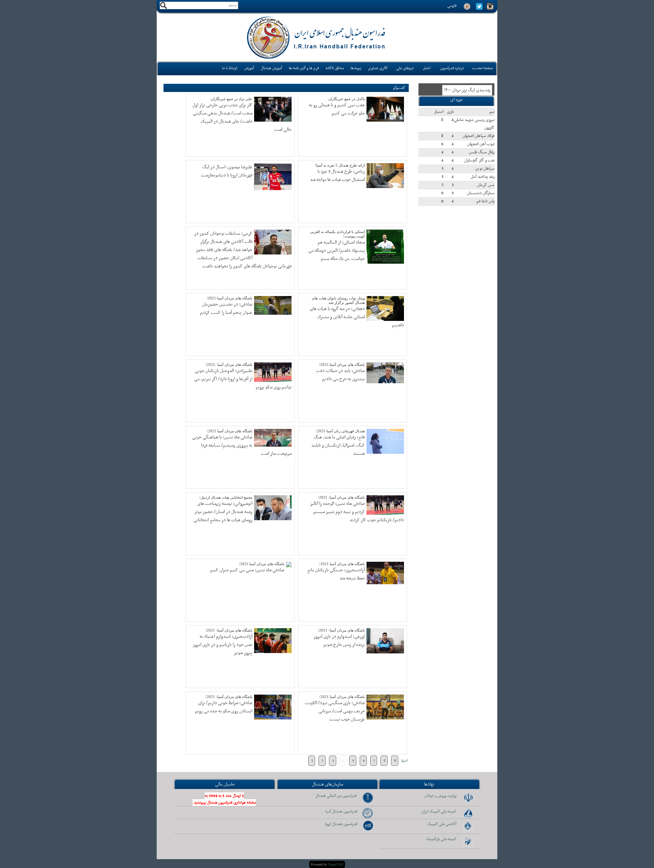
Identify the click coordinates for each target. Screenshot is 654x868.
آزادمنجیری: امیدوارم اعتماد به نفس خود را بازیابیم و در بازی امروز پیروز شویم (222, 645)
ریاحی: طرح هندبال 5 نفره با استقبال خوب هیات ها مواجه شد (337, 176)
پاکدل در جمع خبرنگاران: (346, 99)
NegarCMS (335, 864)
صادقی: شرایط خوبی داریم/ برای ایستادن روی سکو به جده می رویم (223, 707)
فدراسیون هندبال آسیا (341, 811)
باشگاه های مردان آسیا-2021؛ (229, 298)
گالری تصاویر (378, 68)
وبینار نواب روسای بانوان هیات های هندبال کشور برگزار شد (338, 300)
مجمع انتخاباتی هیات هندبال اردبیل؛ (225, 497)
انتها (404, 760)
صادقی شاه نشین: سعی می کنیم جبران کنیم (247, 570)
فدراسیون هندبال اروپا (341, 824)
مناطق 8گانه (335, 68)
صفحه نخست (482, 68)
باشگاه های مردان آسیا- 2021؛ (341, 497)
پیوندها (356, 68)
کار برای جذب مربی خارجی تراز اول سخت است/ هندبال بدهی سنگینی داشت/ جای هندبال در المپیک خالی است (242, 117)
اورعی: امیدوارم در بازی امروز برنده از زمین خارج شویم (339, 641)
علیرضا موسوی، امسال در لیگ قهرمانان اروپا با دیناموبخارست (226, 171)
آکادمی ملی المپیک (441, 824)
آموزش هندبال (271, 68)
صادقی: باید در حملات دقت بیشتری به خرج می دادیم (340, 375)
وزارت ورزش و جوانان (440, 795)
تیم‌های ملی (405, 68)
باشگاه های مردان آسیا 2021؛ (229, 431)
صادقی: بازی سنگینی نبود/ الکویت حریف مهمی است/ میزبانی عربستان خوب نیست (335, 711)
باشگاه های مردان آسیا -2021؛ (228, 364)
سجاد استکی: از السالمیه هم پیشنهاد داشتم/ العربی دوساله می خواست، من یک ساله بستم (336, 250)
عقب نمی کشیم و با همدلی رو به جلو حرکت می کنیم (337, 109)
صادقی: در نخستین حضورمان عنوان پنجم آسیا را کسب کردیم (226, 308)
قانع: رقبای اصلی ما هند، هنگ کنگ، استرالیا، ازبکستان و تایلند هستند (338, 445)
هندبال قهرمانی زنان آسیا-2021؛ (340, 431)
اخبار (427, 68)
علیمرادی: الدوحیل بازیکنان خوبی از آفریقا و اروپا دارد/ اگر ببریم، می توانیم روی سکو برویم (243, 379)
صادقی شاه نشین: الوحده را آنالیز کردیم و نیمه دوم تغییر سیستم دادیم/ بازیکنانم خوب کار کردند (357, 512)
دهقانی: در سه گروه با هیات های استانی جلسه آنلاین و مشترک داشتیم (357, 317)
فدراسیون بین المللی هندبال (336, 795)
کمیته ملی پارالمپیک (441, 839)
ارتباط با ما (229, 68)
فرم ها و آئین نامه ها (304, 68)
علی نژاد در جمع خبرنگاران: (231, 99)
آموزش (249, 68)
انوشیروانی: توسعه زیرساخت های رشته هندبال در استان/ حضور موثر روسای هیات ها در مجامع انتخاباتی (222, 512)
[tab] (467, 90)
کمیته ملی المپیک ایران (438, 811)
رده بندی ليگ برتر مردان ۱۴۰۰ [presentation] (467, 90)
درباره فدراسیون (452, 68)
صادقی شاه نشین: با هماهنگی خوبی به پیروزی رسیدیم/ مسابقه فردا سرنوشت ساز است (242, 445)
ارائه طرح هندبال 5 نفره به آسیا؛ (340, 165)
